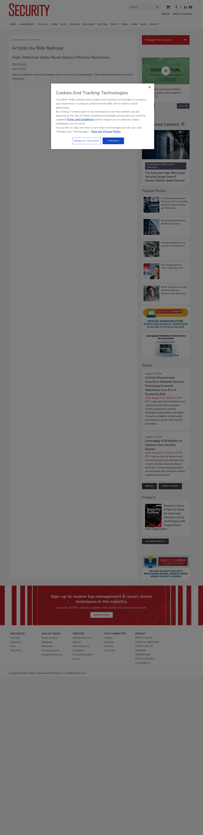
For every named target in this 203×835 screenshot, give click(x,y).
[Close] (149, 87)
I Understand (113, 140)
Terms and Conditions (80, 119)
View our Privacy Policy (106, 131)
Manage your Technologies (86, 140)
